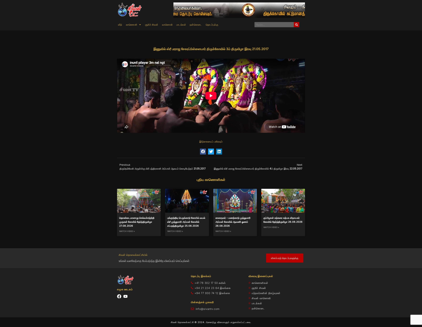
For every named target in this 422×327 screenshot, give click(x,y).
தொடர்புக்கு (212, 24)
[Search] (296, 24)
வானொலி (167, 24)
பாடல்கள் (181, 24)
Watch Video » (127, 231)
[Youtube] (125, 296)
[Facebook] (119, 296)
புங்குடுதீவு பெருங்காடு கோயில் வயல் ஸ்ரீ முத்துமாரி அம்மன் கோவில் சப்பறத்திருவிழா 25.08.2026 (186, 221)
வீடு (120, 24)
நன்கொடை (196, 24)
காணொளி (131, 24)
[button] (203, 152)
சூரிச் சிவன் (151, 24)
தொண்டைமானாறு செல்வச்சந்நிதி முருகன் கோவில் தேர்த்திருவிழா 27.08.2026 (136, 221)
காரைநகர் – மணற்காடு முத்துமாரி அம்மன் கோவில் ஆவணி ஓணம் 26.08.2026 (233, 221)
